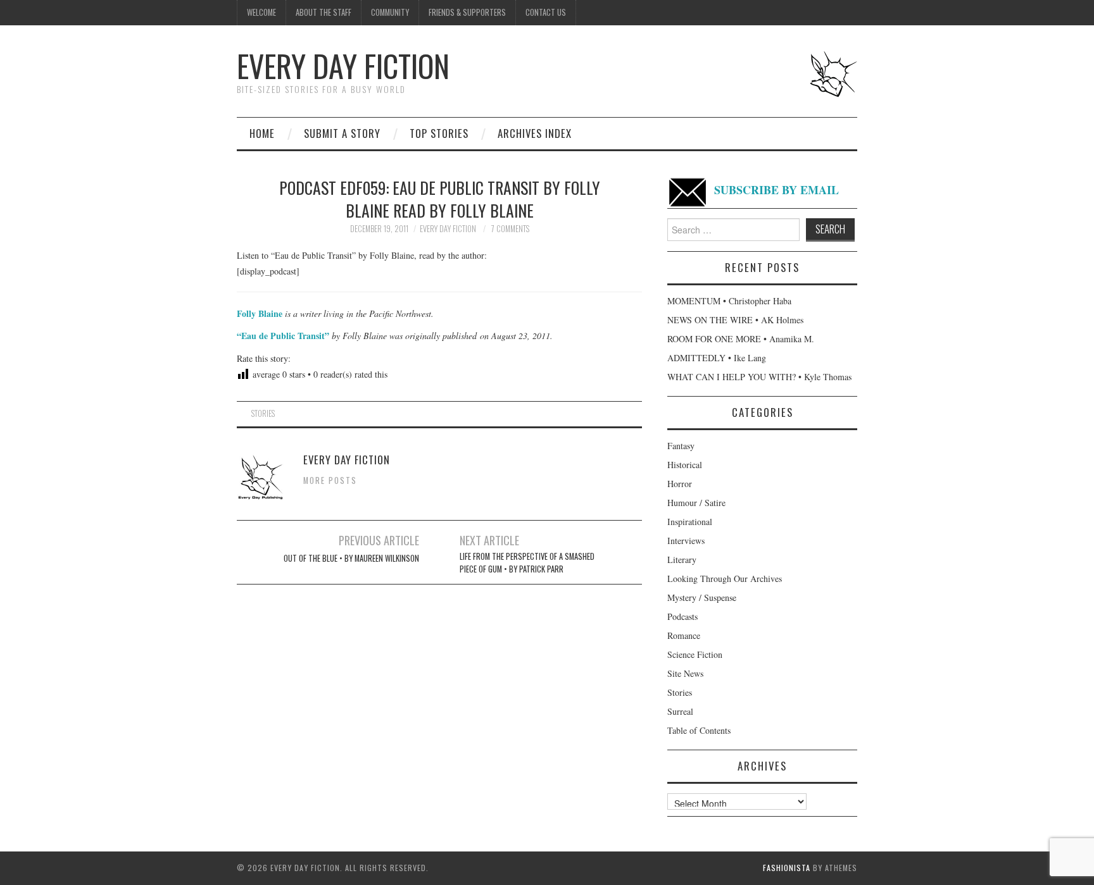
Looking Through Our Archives (724, 578)
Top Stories (439, 133)
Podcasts (682, 616)
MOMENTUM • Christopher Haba (729, 301)
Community (390, 12)
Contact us (545, 12)
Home (262, 133)
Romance (683, 635)
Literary (681, 560)
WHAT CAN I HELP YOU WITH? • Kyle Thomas (759, 377)
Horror (679, 484)
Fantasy (681, 446)
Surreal (680, 711)
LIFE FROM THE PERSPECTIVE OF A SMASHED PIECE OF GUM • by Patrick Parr (527, 562)
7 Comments (510, 229)
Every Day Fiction (343, 65)
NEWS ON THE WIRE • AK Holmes (735, 320)
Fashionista (786, 868)
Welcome (261, 12)
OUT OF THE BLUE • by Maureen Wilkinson (351, 558)
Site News (685, 673)
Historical (684, 465)
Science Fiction (694, 654)
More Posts (330, 480)
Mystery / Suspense (701, 597)
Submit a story (342, 133)
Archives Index (535, 133)
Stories (263, 413)
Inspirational (689, 522)
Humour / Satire (696, 503)
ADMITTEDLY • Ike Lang (716, 358)
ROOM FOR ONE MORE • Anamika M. (740, 339)
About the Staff (323, 12)
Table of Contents (699, 730)
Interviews (686, 541)
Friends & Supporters (467, 12)
